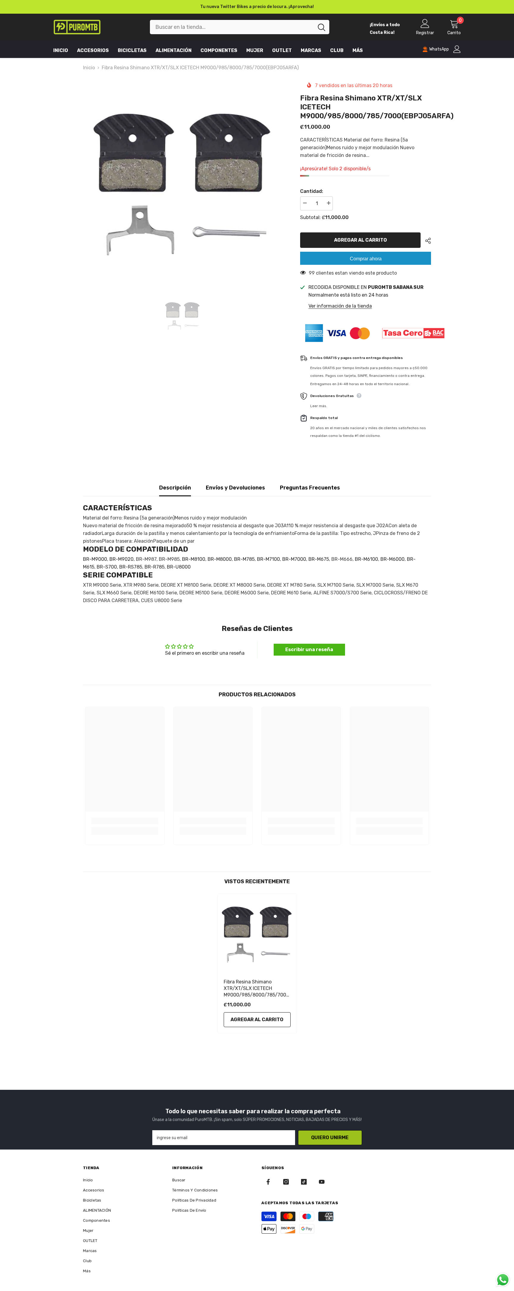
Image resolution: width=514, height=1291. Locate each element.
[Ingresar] (457, 49)
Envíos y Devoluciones (235, 487)
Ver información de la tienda (340, 306)
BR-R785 (154, 567)
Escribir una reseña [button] (309, 649)
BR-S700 (107, 567)
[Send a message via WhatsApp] (503, 1280)
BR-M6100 (366, 559)
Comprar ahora (366, 258)
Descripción (175, 487)
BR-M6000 (392, 559)
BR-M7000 (294, 559)
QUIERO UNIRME (330, 1137)
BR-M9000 (95, 559)
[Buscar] (239, 27)
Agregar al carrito (361, 240)
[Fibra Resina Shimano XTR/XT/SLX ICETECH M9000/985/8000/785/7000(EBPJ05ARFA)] (257, 933)
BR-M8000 (220, 559)
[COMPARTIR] (426, 241)
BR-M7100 (268, 559)
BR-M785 (244, 559)
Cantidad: (311, 191)
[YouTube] (321, 1181)
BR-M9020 (121, 559)
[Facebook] (268, 1181)
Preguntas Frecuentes (310, 487)
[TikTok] (304, 1181)
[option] (257, 7)
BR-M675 (318, 559)
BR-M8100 (193, 559)
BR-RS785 (130, 567)
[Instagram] (286, 1181)
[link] (124, 821)
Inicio (89, 67)
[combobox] (232, 27)
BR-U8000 (179, 567)
